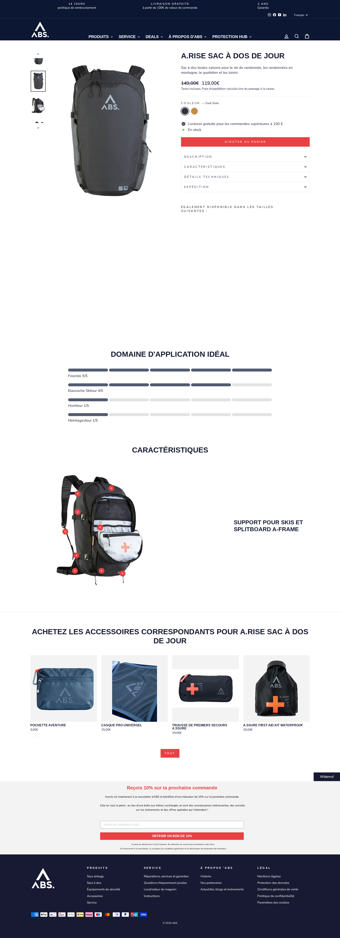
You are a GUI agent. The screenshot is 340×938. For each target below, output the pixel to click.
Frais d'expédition (214, 89)
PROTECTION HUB (230, 36)
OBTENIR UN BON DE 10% (172, 836)
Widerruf (327, 776)
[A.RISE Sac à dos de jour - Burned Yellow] (189, 303)
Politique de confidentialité (275, 896)
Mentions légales (269, 876)
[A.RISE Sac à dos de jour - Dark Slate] (184, 303)
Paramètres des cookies (273, 902)
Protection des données (273, 883)
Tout (170, 753)
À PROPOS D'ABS (186, 36)
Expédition (196, 187)
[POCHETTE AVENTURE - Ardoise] (38, 735)
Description (198, 157)
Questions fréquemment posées (165, 883)
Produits (99, 36)
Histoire (205, 876)
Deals (153, 36)
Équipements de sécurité (103, 889)
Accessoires (95, 896)
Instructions (152, 896)
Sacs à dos (94, 883)
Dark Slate (185, 111)
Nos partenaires (211, 883)
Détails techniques (207, 177)
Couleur (200, 103)
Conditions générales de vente (277, 889)
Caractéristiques (204, 167)
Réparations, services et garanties (166, 876)
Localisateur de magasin (160, 889)
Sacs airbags (95, 876)
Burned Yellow (194, 111)
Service (128, 36)
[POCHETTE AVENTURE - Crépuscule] (33, 735)
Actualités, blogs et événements (222, 889)
